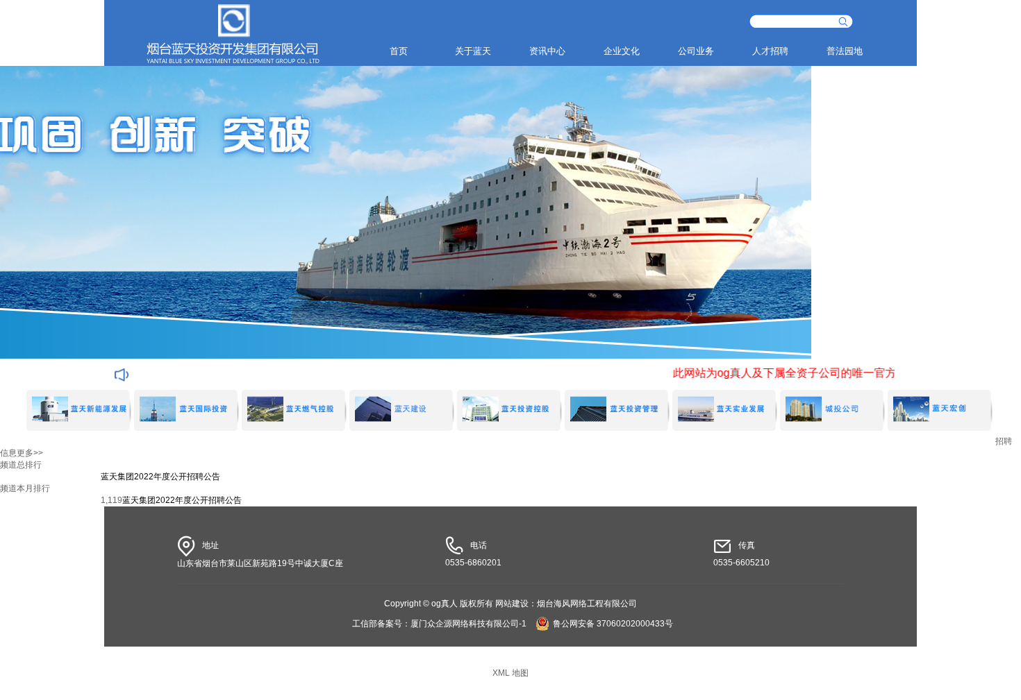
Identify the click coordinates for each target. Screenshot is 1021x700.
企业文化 (622, 51)
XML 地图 (510, 673)
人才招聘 (770, 51)
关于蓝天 (473, 51)
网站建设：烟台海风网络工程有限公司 (566, 603)
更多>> (30, 453)
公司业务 (696, 51)
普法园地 (845, 51)
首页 (399, 51)
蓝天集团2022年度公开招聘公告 (160, 476)
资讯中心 (547, 51)
